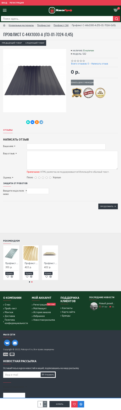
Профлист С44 (61, 25)
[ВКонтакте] (32, 122)
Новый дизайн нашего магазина (107, 303)
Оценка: (7, 177)
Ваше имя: (8, 146)
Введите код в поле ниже (13, 192)
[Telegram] (41, 122)
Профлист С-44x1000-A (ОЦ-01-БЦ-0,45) (47, 263)
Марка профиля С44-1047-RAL (27, 263)
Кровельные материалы (21, 25)
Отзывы (8, 130)
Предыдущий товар (12, 43)
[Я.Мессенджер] (28, 122)
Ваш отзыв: (9, 153)
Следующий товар (34, 43)
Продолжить (106, 206)
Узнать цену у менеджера (82, 82)
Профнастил (43, 25)
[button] (29, 281)
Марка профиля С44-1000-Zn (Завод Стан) (8, 263)
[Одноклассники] (37, 122)
